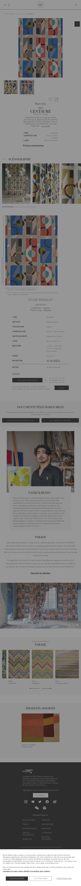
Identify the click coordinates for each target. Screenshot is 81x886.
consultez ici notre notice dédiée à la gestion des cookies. (26, 871)
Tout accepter (17, 879)
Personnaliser (64, 879)
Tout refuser (40, 879)
